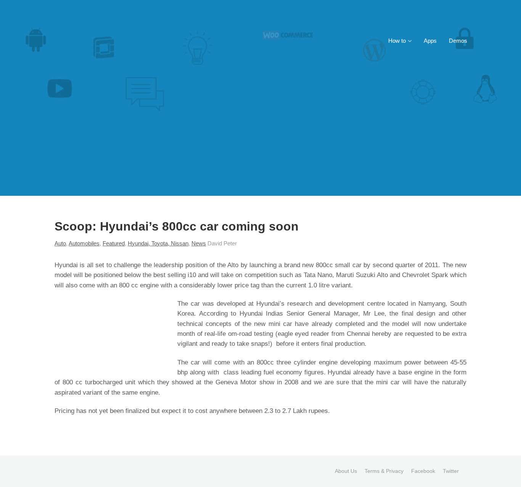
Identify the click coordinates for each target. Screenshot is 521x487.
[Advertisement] (260, 138)
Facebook (423, 471)
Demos (458, 40)
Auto (60, 243)
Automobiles (84, 243)
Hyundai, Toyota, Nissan (158, 243)
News (198, 243)
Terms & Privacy (384, 471)
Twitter (451, 471)
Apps (430, 40)
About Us (346, 471)
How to (397, 40)
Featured (114, 243)
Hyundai (66, 265)
